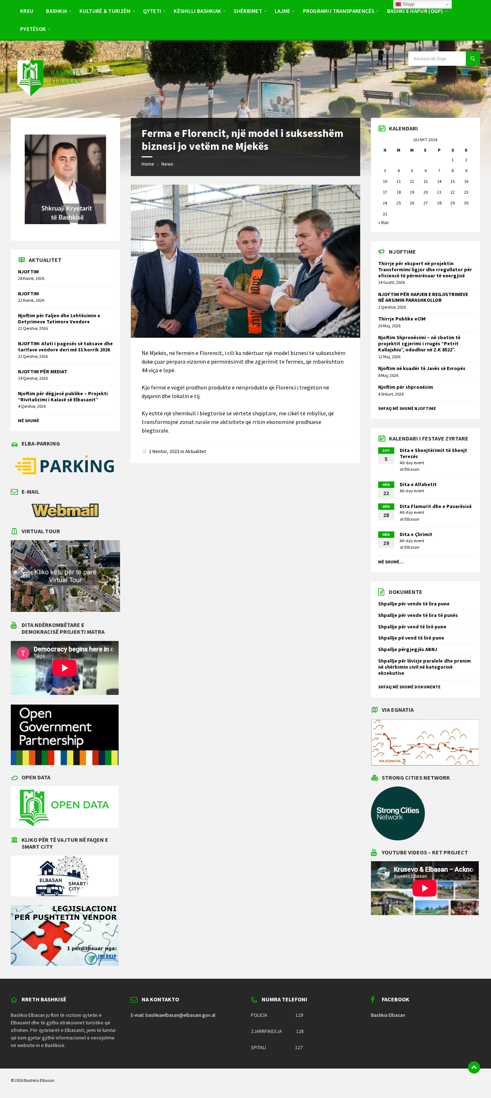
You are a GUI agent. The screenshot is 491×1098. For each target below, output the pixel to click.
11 (398, 181)
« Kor (383, 222)
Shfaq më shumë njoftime (407, 408)
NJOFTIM (28, 271)
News (167, 164)
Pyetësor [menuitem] (33, 29)
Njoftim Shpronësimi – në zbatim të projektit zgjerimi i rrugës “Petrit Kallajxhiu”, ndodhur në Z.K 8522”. (419, 343)
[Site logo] (49, 103)
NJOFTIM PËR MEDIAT (42, 371)
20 (425, 192)
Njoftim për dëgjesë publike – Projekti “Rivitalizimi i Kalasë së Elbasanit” (63, 396)
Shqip (407, 4)
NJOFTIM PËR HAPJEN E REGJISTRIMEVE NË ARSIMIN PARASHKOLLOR (423, 297)
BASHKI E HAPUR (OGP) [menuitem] (415, 11)
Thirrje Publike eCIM (402, 318)
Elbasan (411, 469)
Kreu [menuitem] (26, 11)
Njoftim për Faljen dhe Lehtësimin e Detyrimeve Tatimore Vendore (59, 318)
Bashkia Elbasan (388, 1015)
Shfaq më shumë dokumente (409, 686)
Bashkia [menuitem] (56, 11)
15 (452, 181)
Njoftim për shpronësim (405, 387)
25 (398, 203)
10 (385, 181)
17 (385, 192)
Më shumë (28, 420)
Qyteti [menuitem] (152, 11)
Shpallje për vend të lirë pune (412, 626)
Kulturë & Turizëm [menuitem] (104, 11)
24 (385, 203)
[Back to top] (474, 1067)
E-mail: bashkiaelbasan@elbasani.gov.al (173, 1015)
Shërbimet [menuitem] (248, 11)
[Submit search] (473, 58)
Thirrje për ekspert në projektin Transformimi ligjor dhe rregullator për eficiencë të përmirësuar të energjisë (425, 269)
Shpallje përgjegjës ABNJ (407, 649)
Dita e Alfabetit (418, 484)
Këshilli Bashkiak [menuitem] (197, 11)
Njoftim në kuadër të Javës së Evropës (421, 368)
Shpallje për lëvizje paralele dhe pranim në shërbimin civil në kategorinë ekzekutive (424, 667)
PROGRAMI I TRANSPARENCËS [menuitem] (339, 11)
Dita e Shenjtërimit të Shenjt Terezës (433, 453)
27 (425, 203)
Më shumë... (391, 561)
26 (412, 203)
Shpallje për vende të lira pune (414, 603)
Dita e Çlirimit (416, 534)
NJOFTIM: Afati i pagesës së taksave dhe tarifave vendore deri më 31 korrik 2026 (65, 346)
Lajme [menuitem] (282, 11)
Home (148, 164)
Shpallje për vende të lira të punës (418, 615)
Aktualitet (195, 451)
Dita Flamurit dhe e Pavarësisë (436, 506)
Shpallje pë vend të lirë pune (411, 638)
